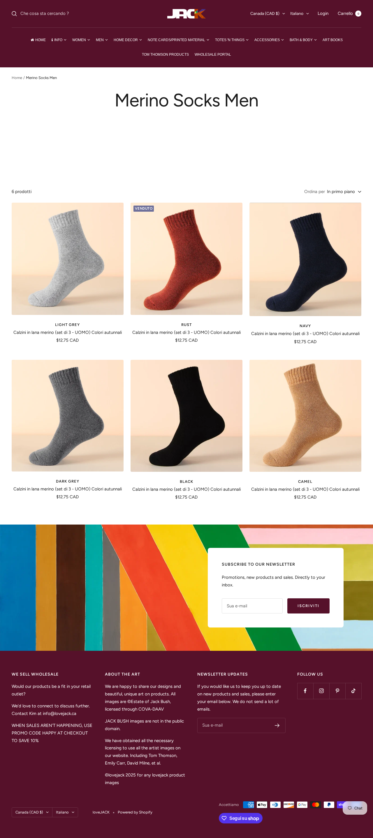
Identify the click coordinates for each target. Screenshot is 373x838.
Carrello (348, 13)
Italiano (296, 13)
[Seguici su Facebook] (305, 691)
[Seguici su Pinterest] (337, 691)
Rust (186, 324)
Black (186, 481)
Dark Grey (67, 481)
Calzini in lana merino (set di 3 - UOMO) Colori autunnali (67, 332)
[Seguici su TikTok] (353, 691)
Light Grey (67, 324)
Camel (305, 481)
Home (17, 78)
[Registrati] (277, 725)
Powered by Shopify (135, 812)
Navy (305, 326)
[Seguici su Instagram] (321, 691)
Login (323, 13)
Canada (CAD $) (264, 13)
